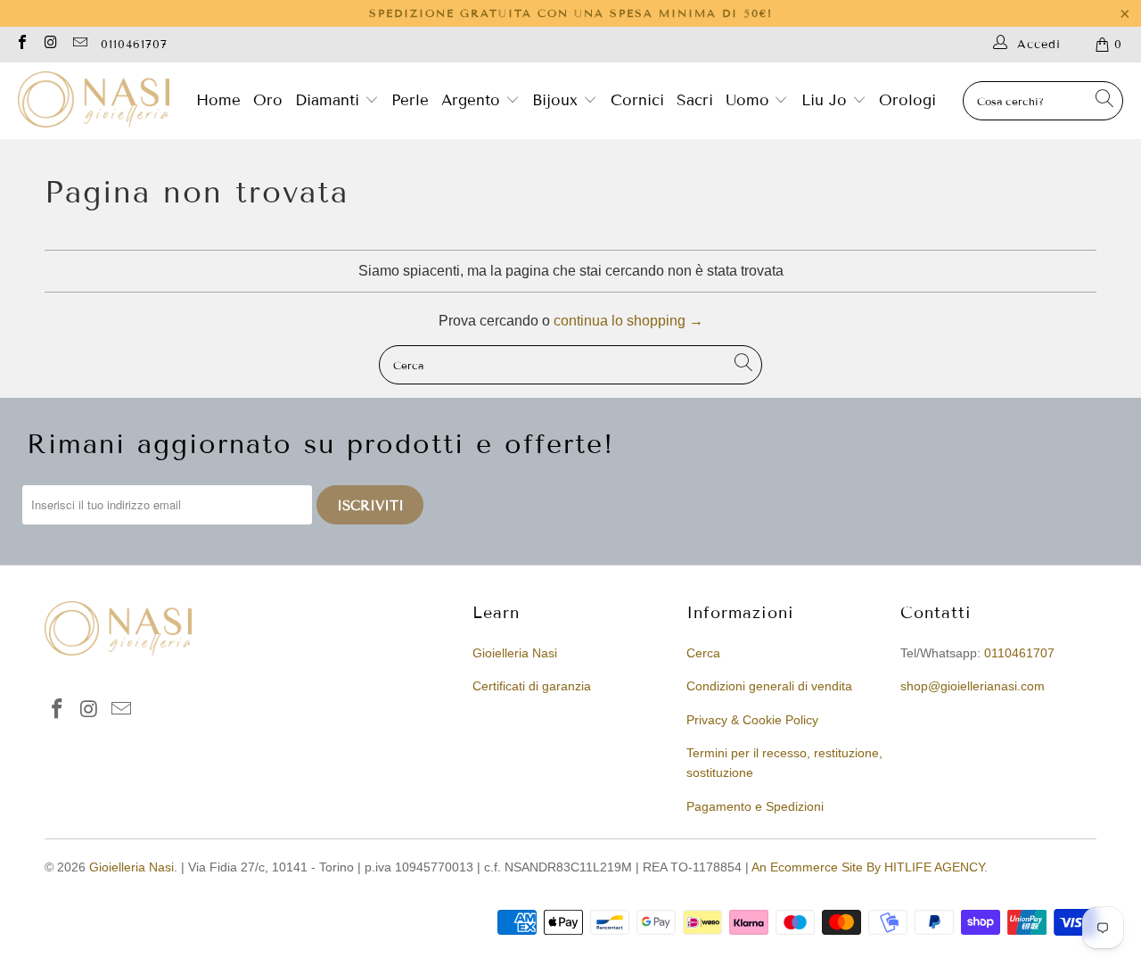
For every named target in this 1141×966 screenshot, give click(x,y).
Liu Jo (826, 100)
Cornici (637, 100)
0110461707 (134, 44)
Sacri (695, 100)
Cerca (703, 653)
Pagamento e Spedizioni (755, 806)
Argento (470, 100)
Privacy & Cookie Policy (752, 720)
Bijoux (557, 100)
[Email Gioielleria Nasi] (79, 44)
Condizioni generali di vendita (769, 686)
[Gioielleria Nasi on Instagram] (50, 44)
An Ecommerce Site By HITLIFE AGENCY (867, 867)
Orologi (907, 100)
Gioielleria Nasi (514, 653)
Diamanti (330, 100)
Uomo (750, 100)
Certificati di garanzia (531, 686)
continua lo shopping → (628, 320)
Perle (410, 100)
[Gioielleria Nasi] (93, 100)
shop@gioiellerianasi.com (972, 686)
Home (218, 100)
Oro (268, 100)
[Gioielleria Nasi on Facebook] (21, 44)
